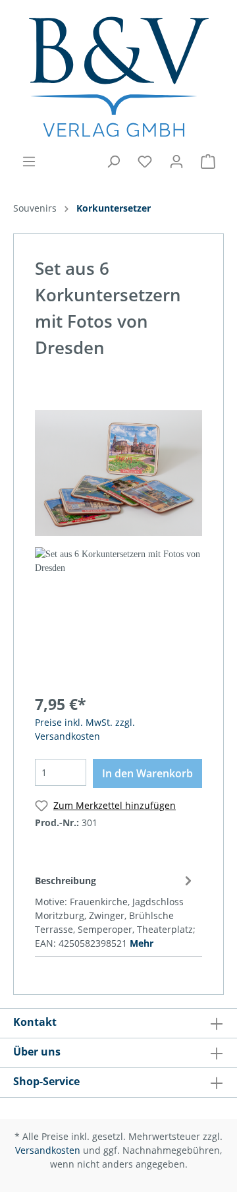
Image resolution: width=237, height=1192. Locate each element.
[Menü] (29, 161)
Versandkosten (47, 1150)
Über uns (37, 1051)
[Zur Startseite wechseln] (118, 77)
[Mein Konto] (176, 161)
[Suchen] (113, 161)
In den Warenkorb (147, 773)
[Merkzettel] (145, 161)
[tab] (115, 909)
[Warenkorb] (208, 161)
